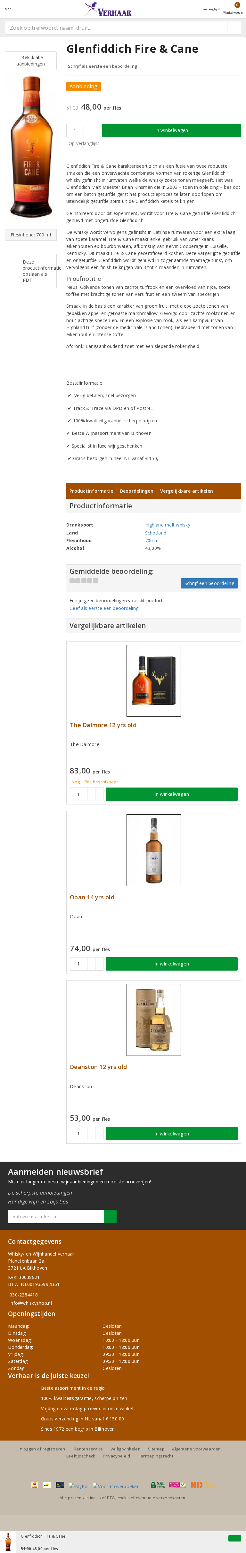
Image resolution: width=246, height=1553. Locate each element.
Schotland (155, 533)
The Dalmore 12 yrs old (103, 725)
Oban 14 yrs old (92, 897)
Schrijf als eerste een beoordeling (102, 66)
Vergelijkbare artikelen (186, 491)
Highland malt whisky (167, 525)
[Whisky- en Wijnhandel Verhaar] (108, 9)
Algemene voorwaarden (196, 1449)
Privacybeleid (116, 1456)
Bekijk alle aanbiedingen (30, 60)
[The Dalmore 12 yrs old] (154, 681)
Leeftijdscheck (80, 1456)
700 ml (152, 540)
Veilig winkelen (126, 1449)
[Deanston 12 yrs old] (154, 1020)
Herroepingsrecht (155, 1456)
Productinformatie (91, 491)
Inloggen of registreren (42, 1449)
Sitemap (156, 1449)
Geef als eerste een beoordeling (104, 608)
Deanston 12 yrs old (98, 1067)
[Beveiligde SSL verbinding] (177, 1485)
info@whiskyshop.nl (31, 1303)
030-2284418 (24, 1295)
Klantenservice (88, 1449)
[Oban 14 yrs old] (154, 850)
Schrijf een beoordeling (209, 583)
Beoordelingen (136, 491)
